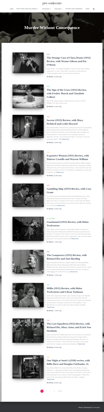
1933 (48, 116)
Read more (65, 139)
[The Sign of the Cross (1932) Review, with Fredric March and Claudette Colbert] (28, 96)
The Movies (46, 9)
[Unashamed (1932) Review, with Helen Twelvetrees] (28, 229)
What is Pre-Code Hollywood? (26, 9)
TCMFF (87, 9)
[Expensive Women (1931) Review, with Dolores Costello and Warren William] (28, 162)
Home (11, 9)
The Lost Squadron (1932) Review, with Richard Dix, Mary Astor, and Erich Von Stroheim (69, 327)
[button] (37, 9)
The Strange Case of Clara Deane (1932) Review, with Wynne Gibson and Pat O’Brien (69, 61)
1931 (48, 152)
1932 (48, 54)
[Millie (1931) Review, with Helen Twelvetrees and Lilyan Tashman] (28, 295)
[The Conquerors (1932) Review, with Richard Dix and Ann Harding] (28, 262)
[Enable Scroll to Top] (100, 407)
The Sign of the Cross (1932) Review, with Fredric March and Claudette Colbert (67, 93)
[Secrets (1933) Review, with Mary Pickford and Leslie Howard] (28, 126)
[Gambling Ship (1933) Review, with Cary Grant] (28, 195)
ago (58, 76)
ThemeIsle (96, 407)
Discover (57, 9)
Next (59, 391)
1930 (48, 357)
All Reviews (51, 218)
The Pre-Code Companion (73, 9)
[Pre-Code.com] (52, 3)
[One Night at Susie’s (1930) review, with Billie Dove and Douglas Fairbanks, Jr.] (28, 367)
